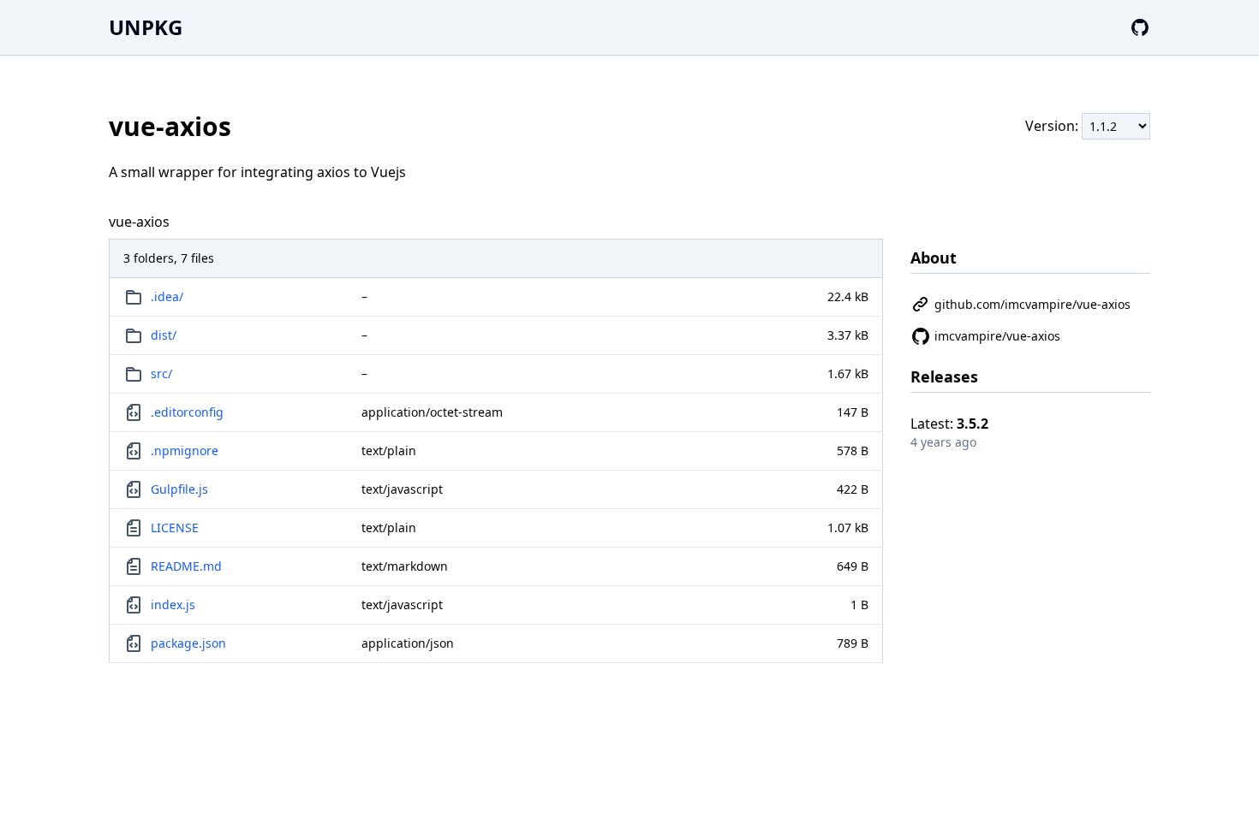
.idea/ (167, 296)
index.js (173, 604)
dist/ (163, 335)
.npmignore (184, 450)
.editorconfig (187, 412)
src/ (161, 373)
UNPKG (145, 27)
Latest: (949, 423)
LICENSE (175, 527)
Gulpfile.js (179, 489)
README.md (186, 566)
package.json (188, 643)
